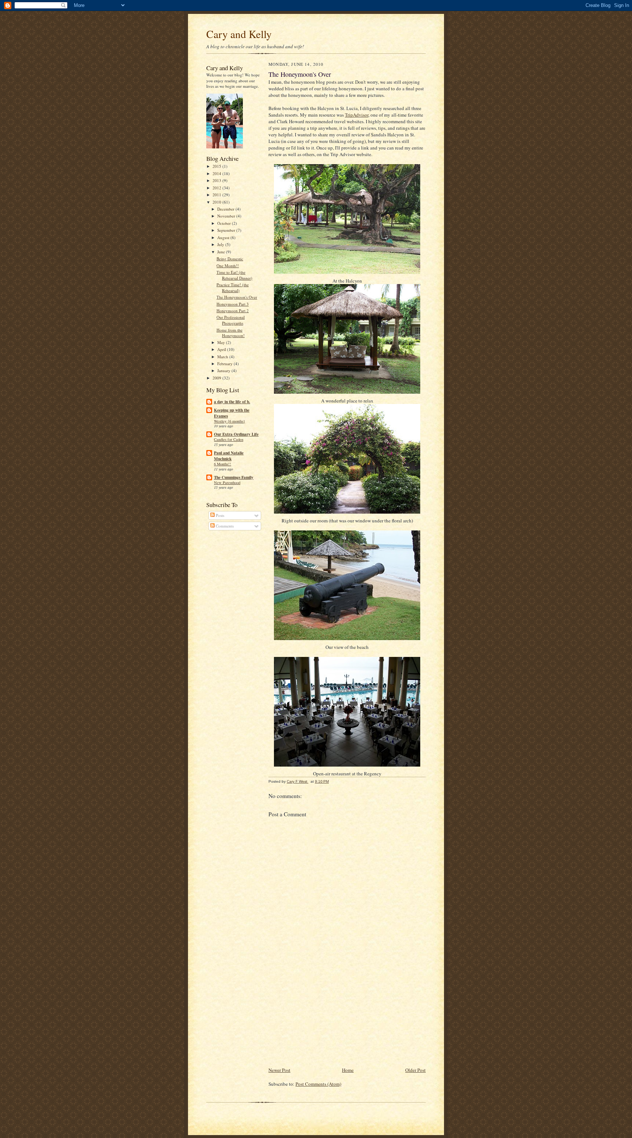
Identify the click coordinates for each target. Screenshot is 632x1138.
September (226, 230)
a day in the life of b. (232, 402)
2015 (217, 166)
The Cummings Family (233, 477)
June (221, 251)
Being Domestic (230, 258)
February (225, 363)
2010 (217, 202)
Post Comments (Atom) (318, 1084)
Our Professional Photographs (231, 320)
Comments (224, 526)
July (221, 244)
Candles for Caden (228, 439)
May (221, 342)
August (223, 237)
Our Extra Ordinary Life (236, 434)
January (224, 370)
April (222, 349)
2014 (217, 173)
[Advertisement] (323, 1015)
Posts (219, 515)
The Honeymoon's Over (237, 297)
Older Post (415, 1070)
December (226, 209)
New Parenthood (227, 482)
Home (348, 1070)
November (226, 216)
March (223, 356)
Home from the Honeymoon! (231, 333)
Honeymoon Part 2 (233, 310)
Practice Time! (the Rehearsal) (233, 287)
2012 (217, 187)
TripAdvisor (356, 114)
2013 (217, 180)
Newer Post (279, 1070)
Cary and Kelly (239, 34)
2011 (217, 194)
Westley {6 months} (229, 421)
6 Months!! (222, 463)
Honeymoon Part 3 (233, 304)
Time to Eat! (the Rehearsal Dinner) (234, 275)
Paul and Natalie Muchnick (229, 456)
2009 (217, 378)
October (224, 223)
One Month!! (228, 265)
